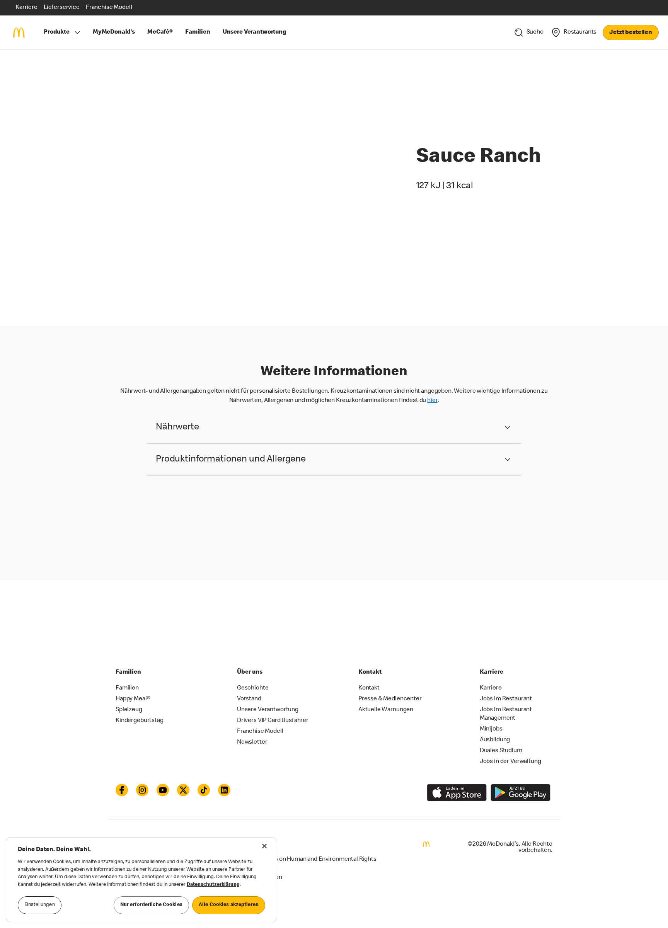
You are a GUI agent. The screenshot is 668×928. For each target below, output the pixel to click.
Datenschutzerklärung (213, 884)
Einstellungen (39, 905)
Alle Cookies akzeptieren (229, 905)
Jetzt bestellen (630, 33)
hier (432, 401)
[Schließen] (264, 846)
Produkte (57, 32)
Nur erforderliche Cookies (151, 905)
